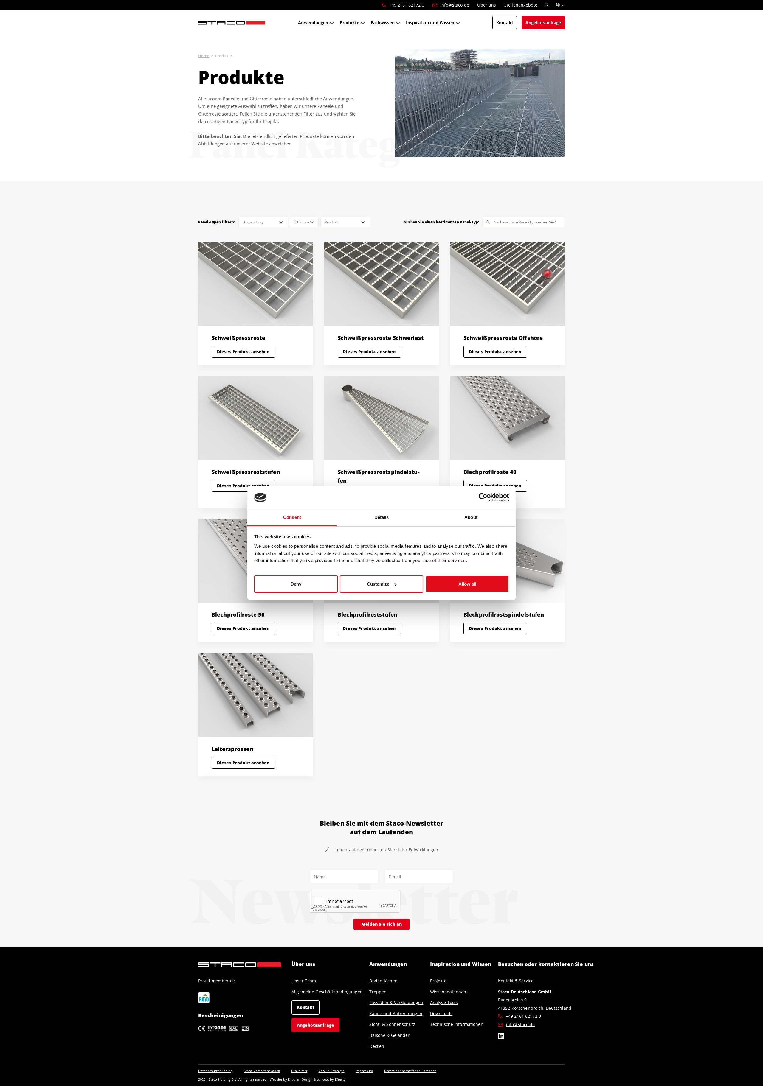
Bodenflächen (383, 981)
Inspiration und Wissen (460, 964)
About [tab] (470, 517)
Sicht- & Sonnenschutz (392, 1024)
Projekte (438, 981)
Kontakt (305, 1007)
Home (203, 55)
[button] (560, 5)
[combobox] (263, 222)
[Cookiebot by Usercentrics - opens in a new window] (483, 497)
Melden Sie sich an (381, 924)
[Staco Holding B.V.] (231, 22)
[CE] (201, 1028)
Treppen (378, 992)
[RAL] (233, 1028)
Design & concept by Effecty (323, 1079)
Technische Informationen (456, 1024)
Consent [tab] (292, 517)
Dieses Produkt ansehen (243, 351)
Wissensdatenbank (449, 992)
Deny (296, 583)
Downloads (441, 1013)
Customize (378, 583)
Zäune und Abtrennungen (395, 1013)
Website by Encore (284, 1079)
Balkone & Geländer (389, 1035)
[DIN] (245, 1028)
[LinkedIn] (501, 1036)
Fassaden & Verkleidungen (396, 1002)
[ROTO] (204, 997)
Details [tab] (381, 517)
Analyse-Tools (444, 1002)
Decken (376, 1046)
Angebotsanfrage (315, 1025)
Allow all (467, 583)
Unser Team (303, 981)
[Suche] (547, 5)
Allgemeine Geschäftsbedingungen (327, 992)
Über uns (303, 964)
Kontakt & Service (516, 981)
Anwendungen (388, 964)
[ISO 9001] (217, 1028)
